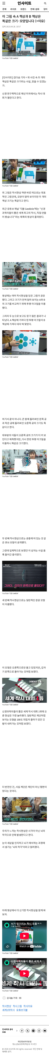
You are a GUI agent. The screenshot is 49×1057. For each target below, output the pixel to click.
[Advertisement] (24, 129)
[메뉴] (3, 3)
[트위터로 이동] (28, 1031)
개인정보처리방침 (24, 1041)
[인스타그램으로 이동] (33, 1031)
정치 (45, 9)
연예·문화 (34, 9)
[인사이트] (24, 3)
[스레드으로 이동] (39, 1031)
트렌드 (23, 9)
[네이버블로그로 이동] (45, 1031)
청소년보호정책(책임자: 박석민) (24, 1044)
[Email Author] (20, 998)
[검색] (45, 3)
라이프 (13, 9)
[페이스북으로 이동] (22, 1031)
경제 (4, 9)
